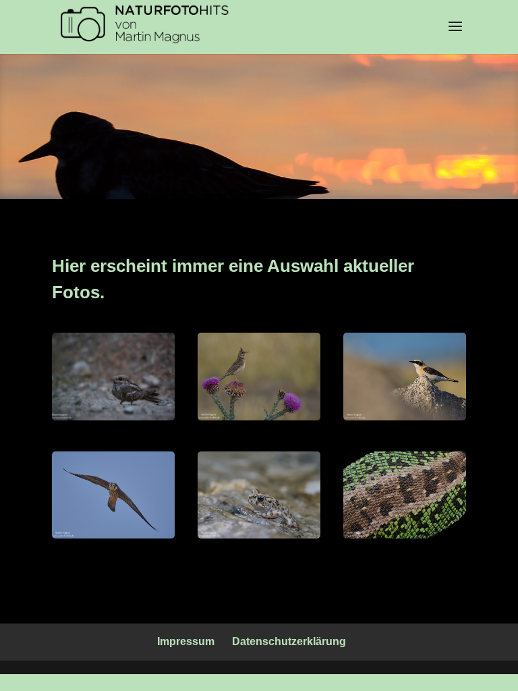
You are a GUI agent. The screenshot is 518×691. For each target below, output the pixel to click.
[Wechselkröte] (259, 535)
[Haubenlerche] (259, 417)
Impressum (185, 641)
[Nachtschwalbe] (113, 417)
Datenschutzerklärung (289, 641)
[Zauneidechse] (404, 535)
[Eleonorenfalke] (113, 535)
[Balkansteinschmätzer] (404, 417)
